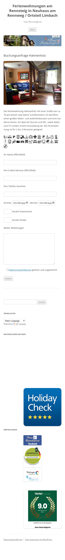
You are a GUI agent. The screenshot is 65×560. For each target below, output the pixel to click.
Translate (22, 324)
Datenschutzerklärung (20, 269)
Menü (32, 29)
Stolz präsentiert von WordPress (38, 539)
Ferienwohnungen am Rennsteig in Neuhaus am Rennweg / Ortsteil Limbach (32, 11)
